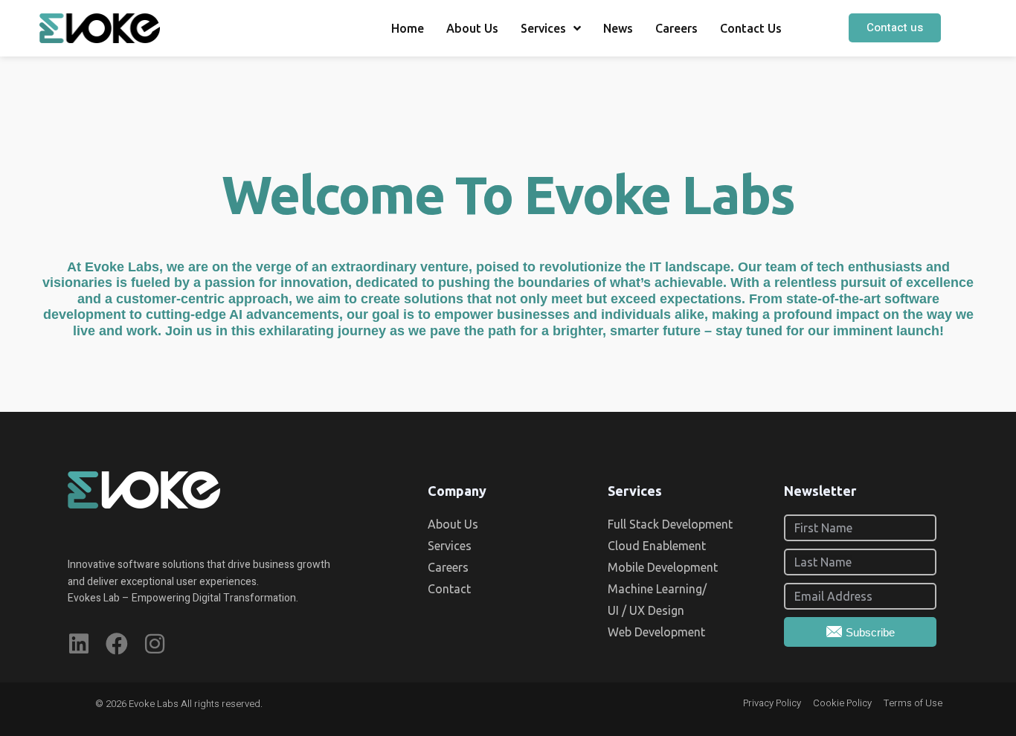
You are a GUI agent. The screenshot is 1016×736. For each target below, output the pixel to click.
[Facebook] (117, 644)
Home (407, 28)
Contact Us (751, 28)
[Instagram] (155, 644)
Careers (676, 28)
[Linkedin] (79, 644)
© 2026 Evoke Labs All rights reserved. (179, 704)
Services (543, 28)
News (618, 28)
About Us (472, 28)
